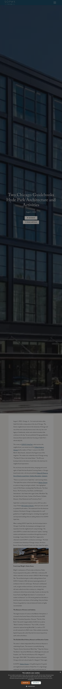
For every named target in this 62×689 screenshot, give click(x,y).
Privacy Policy (31, 679)
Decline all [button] (36, 682)
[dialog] (31, 680)
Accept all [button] (25, 682)
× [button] (60, 672)
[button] (31, 686)
